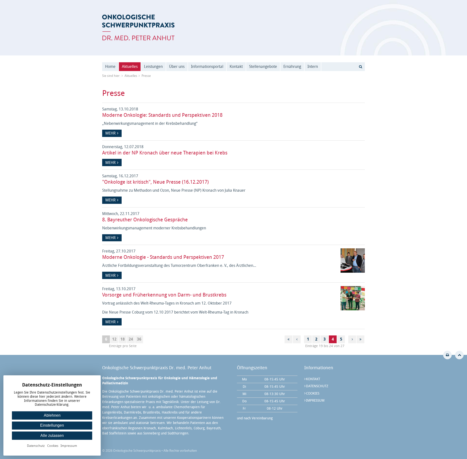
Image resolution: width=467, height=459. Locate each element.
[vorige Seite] (297, 339)
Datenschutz (317, 386)
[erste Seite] (288, 339)
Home (110, 66)
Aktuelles (130, 66)
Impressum (315, 400)
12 (114, 339)
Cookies (312, 393)
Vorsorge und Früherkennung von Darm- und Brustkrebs (164, 295)
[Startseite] (138, 27)
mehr (110, 133)
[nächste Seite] (352, 339)
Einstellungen (52, 425)
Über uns (177, 66)
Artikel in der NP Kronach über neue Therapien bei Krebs (164, 153)
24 (131, 339)
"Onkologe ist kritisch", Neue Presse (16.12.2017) (155, 182)
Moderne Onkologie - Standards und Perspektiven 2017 (163, 257)
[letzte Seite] (360, 339)
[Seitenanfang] (459, 355)
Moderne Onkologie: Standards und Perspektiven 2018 (162, 115)
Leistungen (153, 66)
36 (139, 339)
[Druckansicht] (447, 355)
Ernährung (292, 66)
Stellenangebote (263, 66)
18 (122, 339)
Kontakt (236, 66)
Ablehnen (52, 415)
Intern (312, 66)
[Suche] (360, 66)
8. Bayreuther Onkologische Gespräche (145, 220)
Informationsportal (207, 66)
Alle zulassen (52, 435)
